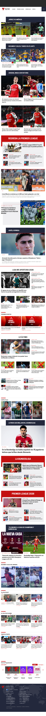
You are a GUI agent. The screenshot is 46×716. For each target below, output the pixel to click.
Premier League (20, 9)
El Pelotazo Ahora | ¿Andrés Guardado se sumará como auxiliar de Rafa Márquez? (38, 625)
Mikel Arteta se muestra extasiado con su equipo (14, 511)
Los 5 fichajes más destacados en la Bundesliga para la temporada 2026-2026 (15, 484)
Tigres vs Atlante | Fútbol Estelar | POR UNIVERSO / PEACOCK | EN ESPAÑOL (10, 328)
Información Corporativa (10, 698)
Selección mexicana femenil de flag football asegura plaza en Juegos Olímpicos (36, 387)
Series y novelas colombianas (24, 696)
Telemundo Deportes (22, 693)
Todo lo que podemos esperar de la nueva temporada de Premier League (15, 157)
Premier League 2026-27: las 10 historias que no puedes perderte (32, 145)
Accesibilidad (8, 696)
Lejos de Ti (21, 689)
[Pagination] (34, 565)
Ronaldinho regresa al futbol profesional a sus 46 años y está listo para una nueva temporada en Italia (13, 388)
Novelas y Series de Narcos (24, 699)
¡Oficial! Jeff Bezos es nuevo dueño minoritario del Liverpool (36, 518)
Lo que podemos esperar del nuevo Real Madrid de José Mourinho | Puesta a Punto (6, 646)
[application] (15, 280)
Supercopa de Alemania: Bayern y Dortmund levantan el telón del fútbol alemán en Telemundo (32, 467)
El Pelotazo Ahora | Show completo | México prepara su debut (8, 624)
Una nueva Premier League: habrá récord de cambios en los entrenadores (36, 157)
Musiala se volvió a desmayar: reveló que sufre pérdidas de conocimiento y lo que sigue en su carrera (36, 484)
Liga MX (13, 9)
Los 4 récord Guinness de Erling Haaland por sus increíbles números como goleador (15, 519)
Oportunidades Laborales (10, 703)
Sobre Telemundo (9, 694)
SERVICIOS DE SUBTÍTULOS (10, 701)
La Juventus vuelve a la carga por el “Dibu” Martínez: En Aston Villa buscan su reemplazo (36, 512)
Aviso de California (9, 691)
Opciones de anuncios (9, 686)
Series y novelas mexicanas (24, 698)
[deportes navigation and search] (44, 9)
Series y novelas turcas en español (25, 694)
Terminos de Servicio (9, 693)
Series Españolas (22, 701)
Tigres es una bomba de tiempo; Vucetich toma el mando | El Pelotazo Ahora (37, 604)
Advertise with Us (9, 699)
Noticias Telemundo (22, 691)
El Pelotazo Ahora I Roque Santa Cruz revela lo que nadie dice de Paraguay (22, 625)
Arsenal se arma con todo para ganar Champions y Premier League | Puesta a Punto (22, 646)
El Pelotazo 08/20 (7, 602)
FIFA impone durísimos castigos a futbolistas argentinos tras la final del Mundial (36, 381)
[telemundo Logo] (3, 687)
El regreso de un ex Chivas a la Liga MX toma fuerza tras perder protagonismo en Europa (13, 274)
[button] (15, 280)
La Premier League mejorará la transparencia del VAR (36, 163)
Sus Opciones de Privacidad (13, 689)
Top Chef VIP (21, 686)
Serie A (33, 9)
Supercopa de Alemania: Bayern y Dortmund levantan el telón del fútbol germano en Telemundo (15, 477)
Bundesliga (28, 9)
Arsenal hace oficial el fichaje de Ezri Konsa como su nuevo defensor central (32, 501)
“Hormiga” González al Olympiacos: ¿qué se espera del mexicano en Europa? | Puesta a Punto (38, 646)
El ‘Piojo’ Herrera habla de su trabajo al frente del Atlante (21, 603)
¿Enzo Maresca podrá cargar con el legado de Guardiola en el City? (15, 163)
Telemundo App (21, 703)
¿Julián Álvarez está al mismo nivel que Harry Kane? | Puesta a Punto (36, 477)
